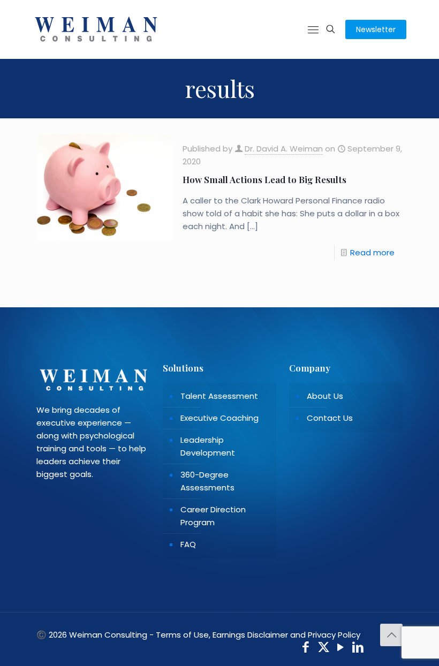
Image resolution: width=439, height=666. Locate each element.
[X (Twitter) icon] (323, 648)
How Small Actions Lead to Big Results (264, 179)
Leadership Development (207, 446)
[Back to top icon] (391, 635)
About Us (325, 396)
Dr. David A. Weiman (284, 148)
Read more (372, 252)
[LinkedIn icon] (358, 648)
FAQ (188, 544)
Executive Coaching (219, 417)
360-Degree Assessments (207, 481)
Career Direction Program (213, 516)
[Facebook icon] (306, 648)
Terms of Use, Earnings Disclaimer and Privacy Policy (258, 634)
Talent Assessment (219, 396)
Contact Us (330, 417)
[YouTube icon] (341, 648)
